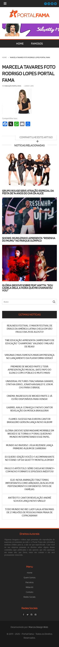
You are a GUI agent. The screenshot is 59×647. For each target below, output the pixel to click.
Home (4, 57)
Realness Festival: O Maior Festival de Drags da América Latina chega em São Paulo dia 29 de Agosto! (29, 328)
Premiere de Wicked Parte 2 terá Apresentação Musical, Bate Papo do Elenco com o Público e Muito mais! (29, 369)
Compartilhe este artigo (36, 137)
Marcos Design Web (38, 627)
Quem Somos (30, 577)
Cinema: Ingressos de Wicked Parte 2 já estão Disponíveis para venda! (29, 397)
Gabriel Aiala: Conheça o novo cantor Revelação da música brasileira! (29, 409)
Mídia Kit (29, 587)
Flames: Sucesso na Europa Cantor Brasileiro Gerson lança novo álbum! (29, 421)
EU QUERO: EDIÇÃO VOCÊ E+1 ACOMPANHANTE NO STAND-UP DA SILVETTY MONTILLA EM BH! (29, 458)
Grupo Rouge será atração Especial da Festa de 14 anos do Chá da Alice (28, 192)
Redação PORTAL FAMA (13, 86)
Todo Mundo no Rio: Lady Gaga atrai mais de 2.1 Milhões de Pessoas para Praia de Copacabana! (29, 512)
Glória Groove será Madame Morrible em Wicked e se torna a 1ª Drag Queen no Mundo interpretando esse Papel (29, 433)
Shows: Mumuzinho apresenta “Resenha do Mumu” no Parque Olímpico (28, 239)
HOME (19, 43)
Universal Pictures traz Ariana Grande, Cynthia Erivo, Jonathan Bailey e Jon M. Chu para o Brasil (30, 384)
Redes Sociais (29, 597)
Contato (29, 592)
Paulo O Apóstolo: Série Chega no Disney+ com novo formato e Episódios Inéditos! (30, 470)
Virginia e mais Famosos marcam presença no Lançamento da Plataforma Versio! (29, 357)
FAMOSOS (37, 43)
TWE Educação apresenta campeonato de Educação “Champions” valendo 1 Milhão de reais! (29, 343)
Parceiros (29, 582)
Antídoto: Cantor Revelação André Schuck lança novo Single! (29, 499)
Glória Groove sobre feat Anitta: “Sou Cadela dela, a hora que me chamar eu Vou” (27, 288)
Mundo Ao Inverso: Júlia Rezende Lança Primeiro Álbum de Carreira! (29, 447)
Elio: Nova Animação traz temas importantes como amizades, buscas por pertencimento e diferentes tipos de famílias (29, 485)
